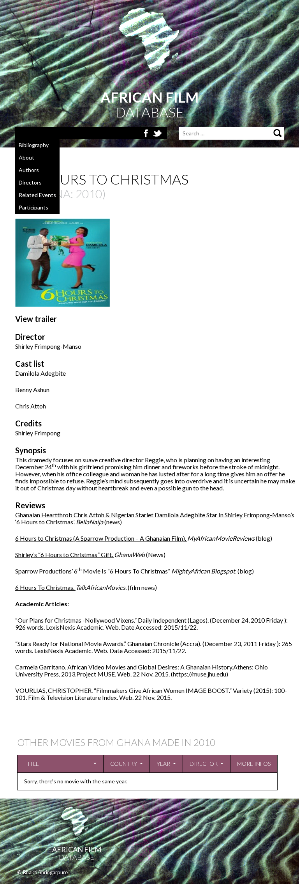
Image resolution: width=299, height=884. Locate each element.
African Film (76, 849)
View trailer (36, 318)
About (26, 157)
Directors (30, 182)
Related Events (37, 195)
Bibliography (34, 145)
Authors (29, 170)
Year (163, 763)
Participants (33, 207)
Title (31, 763)
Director (204, 763)
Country (123, 763)
